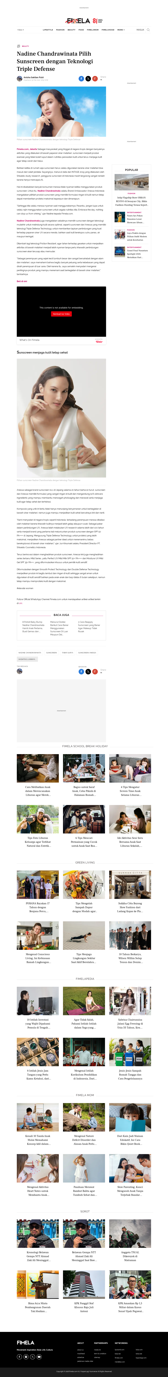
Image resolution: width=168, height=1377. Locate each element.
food (81, 30)
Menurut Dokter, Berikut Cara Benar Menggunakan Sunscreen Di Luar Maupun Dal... (59, 628)
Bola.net (118, 1354)
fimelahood (108, 30)
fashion (60, 30)
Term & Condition (100, 1354)
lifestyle (48, 30)
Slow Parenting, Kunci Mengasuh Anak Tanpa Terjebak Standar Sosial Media (130, 1190)
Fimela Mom (85, 1095)
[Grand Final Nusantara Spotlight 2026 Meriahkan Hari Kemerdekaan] (120, 253)
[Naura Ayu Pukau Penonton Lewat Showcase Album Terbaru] (120, 218)
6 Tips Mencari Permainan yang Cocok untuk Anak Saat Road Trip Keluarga (84, 841)
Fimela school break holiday (85, 746)
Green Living (85, 862)
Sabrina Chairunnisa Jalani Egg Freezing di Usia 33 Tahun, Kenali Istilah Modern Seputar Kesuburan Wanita (130, 1023)
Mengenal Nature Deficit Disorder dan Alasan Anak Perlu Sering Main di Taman (84, 1139)
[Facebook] (19, 1356)
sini (20, 603)
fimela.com (73, 1371)
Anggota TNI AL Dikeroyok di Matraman (130, 1256)
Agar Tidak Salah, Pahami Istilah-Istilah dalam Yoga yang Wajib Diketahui (84, 1023)
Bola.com (139, 1350)
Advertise (80, 1357)
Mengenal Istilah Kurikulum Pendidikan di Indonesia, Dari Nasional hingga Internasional (84, 1074)
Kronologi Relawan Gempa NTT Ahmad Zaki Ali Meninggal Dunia (38, 1256)
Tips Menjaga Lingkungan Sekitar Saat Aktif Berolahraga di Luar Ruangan (84, 958)
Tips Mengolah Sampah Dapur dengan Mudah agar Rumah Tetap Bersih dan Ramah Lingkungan (84, 907)
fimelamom (93, 30)
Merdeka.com (120, 1362)
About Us (80, 1350)
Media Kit (97, 1350)
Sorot (85, 1211)
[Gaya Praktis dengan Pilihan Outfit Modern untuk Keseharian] (120, 235)
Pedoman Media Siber (85, 1361)
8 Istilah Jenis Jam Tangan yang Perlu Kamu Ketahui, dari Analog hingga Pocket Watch (37, 1074)
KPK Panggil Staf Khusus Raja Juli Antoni (84, 1307)
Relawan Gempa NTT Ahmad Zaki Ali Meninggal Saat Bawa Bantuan (84, 1256)
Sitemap (97, 1357)
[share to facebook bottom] (81, 671)
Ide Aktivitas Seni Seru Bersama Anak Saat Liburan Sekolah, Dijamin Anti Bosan (130, 841)
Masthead (81, 1354)
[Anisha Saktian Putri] (20, 78)
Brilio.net (139, 1354)
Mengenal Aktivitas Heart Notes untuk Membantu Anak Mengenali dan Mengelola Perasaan (37, 1190)
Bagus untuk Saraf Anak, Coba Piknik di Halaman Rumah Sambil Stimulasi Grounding (84, 790)
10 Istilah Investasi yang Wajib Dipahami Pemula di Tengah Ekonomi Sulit (37, 1023)
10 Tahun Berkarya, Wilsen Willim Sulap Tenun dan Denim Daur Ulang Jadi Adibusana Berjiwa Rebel (130, 958)
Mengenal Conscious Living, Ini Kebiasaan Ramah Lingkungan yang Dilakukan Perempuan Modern (37, 958)
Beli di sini (22, 281)
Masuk (140, 30)
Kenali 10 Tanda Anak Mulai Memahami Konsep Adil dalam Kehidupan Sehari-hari (37, 1139)
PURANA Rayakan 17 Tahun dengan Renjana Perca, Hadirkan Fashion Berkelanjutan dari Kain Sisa (38, 907)
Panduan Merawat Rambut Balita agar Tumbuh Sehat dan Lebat (84, 1190)
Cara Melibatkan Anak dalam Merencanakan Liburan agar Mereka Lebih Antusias (37, 790)
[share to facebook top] (81, 78)
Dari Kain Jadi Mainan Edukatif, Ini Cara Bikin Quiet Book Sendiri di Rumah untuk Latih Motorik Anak (130, 1139)
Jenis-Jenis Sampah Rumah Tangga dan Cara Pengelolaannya (130, 1074)
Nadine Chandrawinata (49, 191)
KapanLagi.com (141, 1358)
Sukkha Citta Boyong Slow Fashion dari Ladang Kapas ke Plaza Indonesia (130, 907)
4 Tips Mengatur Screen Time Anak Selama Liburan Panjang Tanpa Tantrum (130, 790)
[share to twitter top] (88, 78)
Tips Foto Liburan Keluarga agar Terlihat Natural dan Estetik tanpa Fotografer (38, 841)
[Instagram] (26, 1356)
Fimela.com (119, 1358)
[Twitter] (32, 1356)
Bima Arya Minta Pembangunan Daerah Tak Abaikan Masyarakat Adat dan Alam (38, 1307)
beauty (71, 30)
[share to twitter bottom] (88, 671)
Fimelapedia (85, 979)
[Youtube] (39, 1356)
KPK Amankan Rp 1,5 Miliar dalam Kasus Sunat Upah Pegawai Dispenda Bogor (130, 1307)
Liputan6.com (119, 1350)
